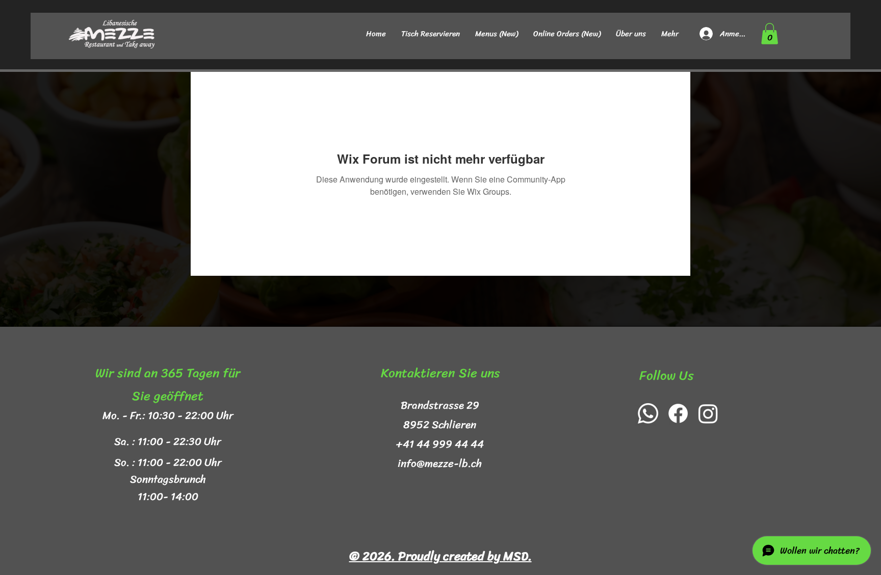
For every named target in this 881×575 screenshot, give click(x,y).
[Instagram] (708, 413)
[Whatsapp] (648, 413)
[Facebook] (678, 413)
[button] (770, 33)
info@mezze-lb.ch (440, 463)
